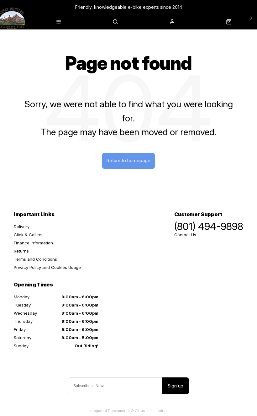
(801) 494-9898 (208, 226)
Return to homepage (128, 160)
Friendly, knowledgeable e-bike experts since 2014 (128, 7)
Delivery (21, 226)
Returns (21, 250)
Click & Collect (28, 234)
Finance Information (33, 242)
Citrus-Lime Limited (151, 410)
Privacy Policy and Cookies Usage (47, 267)
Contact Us (185, 234)
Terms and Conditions (35, 259)
